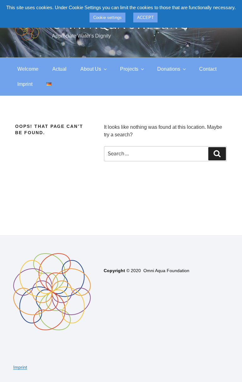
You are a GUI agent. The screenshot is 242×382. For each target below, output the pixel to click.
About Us (90, 69)
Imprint (24, 84)
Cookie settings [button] (107, 17)
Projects (129, 69)
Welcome (27, 69)
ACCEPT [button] (145, 17)
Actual (59, 69)
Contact (207, 69)
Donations (168, 69)
